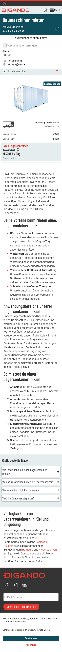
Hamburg (27, 549)
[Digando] (15, 10)
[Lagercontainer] (31, 116)
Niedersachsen (48, 549)
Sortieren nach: (12, 60)
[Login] (45, 10)
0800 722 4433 (21, 3)
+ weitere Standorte (51, 126)
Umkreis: (8, 51)
